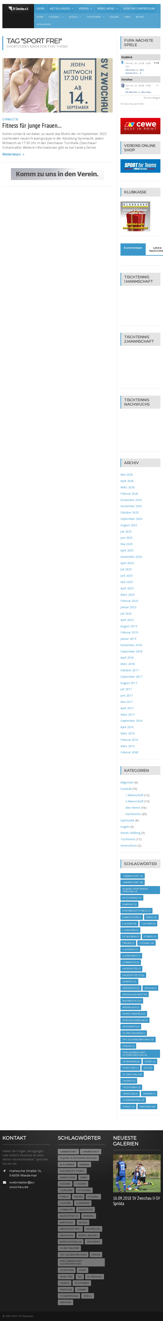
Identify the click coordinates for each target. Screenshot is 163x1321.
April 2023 (127, 588)
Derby (151, 917)
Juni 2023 (126, 575)
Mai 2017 (126, 702)
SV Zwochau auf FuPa (132, 103)
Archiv (140, 16)
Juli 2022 (126, 613)
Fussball (125, 789)
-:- (157, 85)
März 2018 (127, 664)
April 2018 (127, 657)
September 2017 (131, 676)
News (41, 8)
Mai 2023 (126, 582)
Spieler (128, 1045)
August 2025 (128, 525)
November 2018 (131, 645)
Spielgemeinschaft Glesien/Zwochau (134, 1053)
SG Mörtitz (131, 92)
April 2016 (127, 727)
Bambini (129, 904)
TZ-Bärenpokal (133, 1099)
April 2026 (127, 481)
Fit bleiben (130, 936)
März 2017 (127, 714)
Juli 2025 (126, 531)
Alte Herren (132, 807)
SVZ (148, 1067)
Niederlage (130, 1007)
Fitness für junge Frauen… (32, 125)
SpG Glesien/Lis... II (134, 71)
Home (40, 16)
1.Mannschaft (134, 795)
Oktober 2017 (129, 670)
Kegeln (124, 827)
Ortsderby (130, 1026)
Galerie (114, 16)
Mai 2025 (126, 544)
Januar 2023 (128, 607)
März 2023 (127, 594)
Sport (150, 1061)
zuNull (128, 1106)
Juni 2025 (126, 538)
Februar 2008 (129, 752)
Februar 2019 (129, 632)
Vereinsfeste (128, 845)
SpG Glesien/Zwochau (137, 1039)
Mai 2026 (126, 474)
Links (127, 16)
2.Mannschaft (134, 801)
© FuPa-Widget (152, 97)
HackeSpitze (131, 968)
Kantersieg (130, 988)
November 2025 (131, 506)
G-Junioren (131, 955)
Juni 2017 (126, 695)
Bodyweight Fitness (136, 910)
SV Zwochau (132, 1074)
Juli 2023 (126, 569)
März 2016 (127, 733)
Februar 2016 (129, 740)
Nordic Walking (130, 833)
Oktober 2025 (129, 512)
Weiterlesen (11, 154)
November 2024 (131, 557)
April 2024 (127, 563)
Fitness (150, 936)
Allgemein (126, 782)
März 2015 (127, 746)
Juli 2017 (126, 689)
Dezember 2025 (131, 500)
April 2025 (127, 550)
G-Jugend (130, 949)
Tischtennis (127, 839)
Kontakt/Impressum (139, 8)
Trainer (149, 1093)
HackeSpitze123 (133, 975)
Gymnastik (10, 119)
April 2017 (127, 708)
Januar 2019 (128, 639)
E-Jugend (129, 923)
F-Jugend (148, 923)
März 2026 (127, 487)
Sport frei (130, 1067)
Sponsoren (43, 24)
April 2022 (127, 620)
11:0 (156, 62)
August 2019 (128, 626)
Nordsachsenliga (134, 1020)
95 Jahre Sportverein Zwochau (134, 890)
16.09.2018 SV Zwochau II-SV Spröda (136, 1200)
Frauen (128, 942)
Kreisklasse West (134, 994)
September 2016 (131, 721)
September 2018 (131, 651)
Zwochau (130, 69)
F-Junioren (130, 930)
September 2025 (131, 519)
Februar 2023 (129, 601)
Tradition (130, 1093)
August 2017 (128, 683)
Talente (128, 1080)
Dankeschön (131, 917)
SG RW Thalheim (133, 1033)
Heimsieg (129, 981)
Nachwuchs (133, 814)
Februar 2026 (129, 493)
